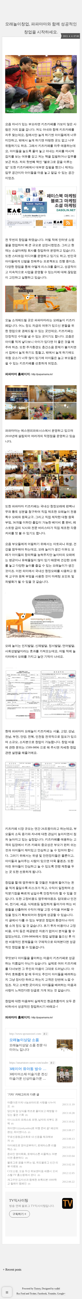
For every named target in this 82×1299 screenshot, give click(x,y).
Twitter (33, 1293)
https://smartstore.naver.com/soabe (28, 1062)
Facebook (42, 1293)
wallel (57, 1288)
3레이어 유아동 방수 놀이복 (27, 1069)
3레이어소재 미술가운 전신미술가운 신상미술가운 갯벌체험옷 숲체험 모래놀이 (28, 1076)
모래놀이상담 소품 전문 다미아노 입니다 (28, 1047)
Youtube (52, 1293)
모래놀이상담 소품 (24, 1040)
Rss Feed (21, 1293)
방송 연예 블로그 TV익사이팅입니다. (32, 1205)
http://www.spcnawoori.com (25, 1033)
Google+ (61, 1293)
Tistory (37, 1288)
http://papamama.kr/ (42, 374)
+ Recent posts (12, 1269)
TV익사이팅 (18, 1200)
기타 (11, 1094)
